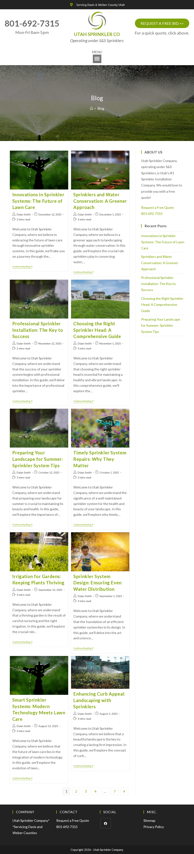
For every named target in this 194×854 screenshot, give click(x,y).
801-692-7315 (151, 213)
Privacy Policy (153, 827)
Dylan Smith (24, 214)
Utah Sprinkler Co (97, 34)
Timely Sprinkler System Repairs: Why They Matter (99, 459)
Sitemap (149, 820)
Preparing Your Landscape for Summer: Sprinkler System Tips (37, 459)
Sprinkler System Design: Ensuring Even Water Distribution (97, 583)
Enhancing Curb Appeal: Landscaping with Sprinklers (99, 700)
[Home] (91, 108)
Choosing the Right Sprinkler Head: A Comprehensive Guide (97, 330)
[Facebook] (105, 823)
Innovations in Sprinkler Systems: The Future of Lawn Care (38, 201)
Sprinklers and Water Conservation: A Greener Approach (100, 201)
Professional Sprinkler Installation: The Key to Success (37, 330)
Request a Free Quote (157, 207)
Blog (100, 108)
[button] (97, 59)
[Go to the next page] (124, 791)
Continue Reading (22, 266)
